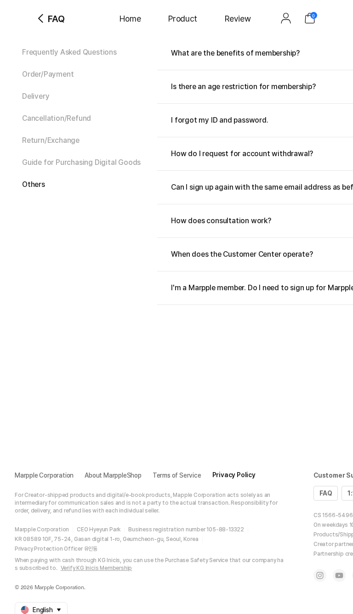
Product (182, 18)
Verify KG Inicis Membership (96, 568)
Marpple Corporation (44, 475)
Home (130, 18)
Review (238, 18)
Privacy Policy (234, 475)
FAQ (325, 493)
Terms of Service (177, 475)
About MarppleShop (113, 475)
